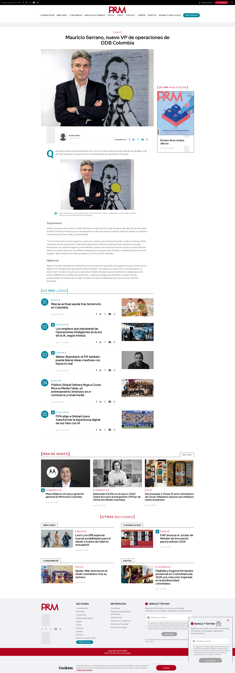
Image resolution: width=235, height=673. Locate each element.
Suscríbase (221, 2)
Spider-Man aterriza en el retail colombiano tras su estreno (91, 574)
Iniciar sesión (206, 2)
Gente (120, 15)
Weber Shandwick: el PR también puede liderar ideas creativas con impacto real (78, 360)
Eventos (152, 15)
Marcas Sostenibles (95, 15)
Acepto (166, 668)
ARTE (148, 490)
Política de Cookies (84, 670)
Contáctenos (116, 617)
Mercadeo (62, 15)
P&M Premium (191, 15)
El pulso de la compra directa (172, 142)
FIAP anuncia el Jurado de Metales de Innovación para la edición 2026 (176, 538)
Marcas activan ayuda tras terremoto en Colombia (76, 305)
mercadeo (81, 531)
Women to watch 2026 (170, 15)
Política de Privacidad (120, 624)
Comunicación (47, 15)
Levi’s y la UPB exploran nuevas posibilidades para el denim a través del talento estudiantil (93, 540)
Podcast (130, 15)
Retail (79, 567)
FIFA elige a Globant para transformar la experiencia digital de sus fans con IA (78, 419)
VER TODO (187, 455)
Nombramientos (100, 490)
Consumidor (76, 15)
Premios (165, 531)
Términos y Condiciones (121, 621)
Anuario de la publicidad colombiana (120, 612)
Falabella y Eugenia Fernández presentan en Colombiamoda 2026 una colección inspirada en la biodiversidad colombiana (174, 577)
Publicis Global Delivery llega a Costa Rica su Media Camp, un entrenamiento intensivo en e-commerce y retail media (76, 390)
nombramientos (53, 490)
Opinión (141, 15)
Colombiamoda (163, 567)
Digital (111, 15)
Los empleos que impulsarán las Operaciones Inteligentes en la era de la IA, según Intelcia (79, 332)
